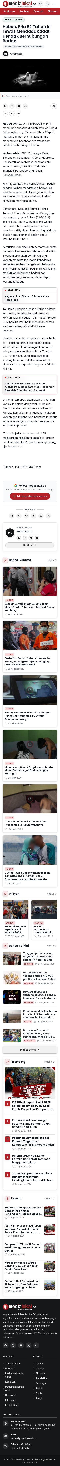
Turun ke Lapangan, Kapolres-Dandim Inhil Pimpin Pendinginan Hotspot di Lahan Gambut (32, 1178)
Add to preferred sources (32, 496)
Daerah (38, 11)
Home (8, 19)
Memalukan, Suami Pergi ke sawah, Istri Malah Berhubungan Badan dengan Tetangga (29, 770)
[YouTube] (37, 538)
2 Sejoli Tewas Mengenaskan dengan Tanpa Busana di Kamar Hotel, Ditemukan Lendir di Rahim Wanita (27, 876)
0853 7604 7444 (20, 1448)
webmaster (16, 53)
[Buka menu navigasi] (54, 4)
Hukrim (19, 19)
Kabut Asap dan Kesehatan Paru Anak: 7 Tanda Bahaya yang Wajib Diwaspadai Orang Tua (40, 1015)
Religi (39, 1398)
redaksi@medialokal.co (23, 1438)
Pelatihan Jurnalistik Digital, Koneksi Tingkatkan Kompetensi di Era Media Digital (33, 1141)
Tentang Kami (12, 1363)
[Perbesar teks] (18, 113)
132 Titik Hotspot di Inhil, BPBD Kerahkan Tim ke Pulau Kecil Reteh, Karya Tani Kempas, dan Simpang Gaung (33, 1107)
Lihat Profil (28, 545)
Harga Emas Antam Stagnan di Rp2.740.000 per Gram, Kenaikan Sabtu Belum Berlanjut (39, 977)
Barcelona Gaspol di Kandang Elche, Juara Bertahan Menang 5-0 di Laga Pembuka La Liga (38, 1035)
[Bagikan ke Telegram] (18, 106)
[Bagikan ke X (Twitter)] (33, 516)
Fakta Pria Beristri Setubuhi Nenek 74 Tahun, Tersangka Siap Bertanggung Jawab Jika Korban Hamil (27, 661)
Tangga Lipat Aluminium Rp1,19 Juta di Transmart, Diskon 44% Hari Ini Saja (38, 956)
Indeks (50, 560)
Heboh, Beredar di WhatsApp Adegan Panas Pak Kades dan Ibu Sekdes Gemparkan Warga (27, 716)
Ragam (27, 1022)
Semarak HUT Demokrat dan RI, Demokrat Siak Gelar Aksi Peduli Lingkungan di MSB (22, 1284)
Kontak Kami (12, 1405)
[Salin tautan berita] (48, 516)
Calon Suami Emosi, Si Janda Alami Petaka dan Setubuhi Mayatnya (26, 823)
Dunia (39, 1393)
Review (24, 11)
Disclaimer (10, 1395)
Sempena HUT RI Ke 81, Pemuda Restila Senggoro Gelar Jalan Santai (23, 1247)
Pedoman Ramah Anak (14, 1388)
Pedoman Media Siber (14, 1375)
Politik (39, 1388)
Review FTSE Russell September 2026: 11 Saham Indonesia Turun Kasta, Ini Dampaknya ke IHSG (39, 996)
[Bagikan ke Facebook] (5, 106)
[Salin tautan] (25, 106)
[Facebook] (19, 538)
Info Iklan (10, 1400)
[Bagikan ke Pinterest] (41, 516)
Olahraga (29, 1041)
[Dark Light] (47, 4)
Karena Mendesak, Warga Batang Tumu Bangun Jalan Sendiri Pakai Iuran (31, 1123)
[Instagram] (25, 538)
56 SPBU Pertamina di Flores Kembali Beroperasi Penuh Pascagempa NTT (44, 932)
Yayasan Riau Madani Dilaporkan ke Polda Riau (27, 298)
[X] (31, 538)
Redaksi (9, 1368)
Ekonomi (10, 923)
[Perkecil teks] (5, 113)
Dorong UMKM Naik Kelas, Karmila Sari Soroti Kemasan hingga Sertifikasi (31, 1159)
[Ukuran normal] (12, 113)
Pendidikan (42, 1378)
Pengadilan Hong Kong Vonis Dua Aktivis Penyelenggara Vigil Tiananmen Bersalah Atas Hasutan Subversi (29, 387)
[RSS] (36, 1345)
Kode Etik (10, 1381)
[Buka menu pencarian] (40, 4)
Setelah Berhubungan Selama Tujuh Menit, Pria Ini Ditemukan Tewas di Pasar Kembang (29, 607)
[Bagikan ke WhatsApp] (12, 106)
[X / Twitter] (29, 1345)
